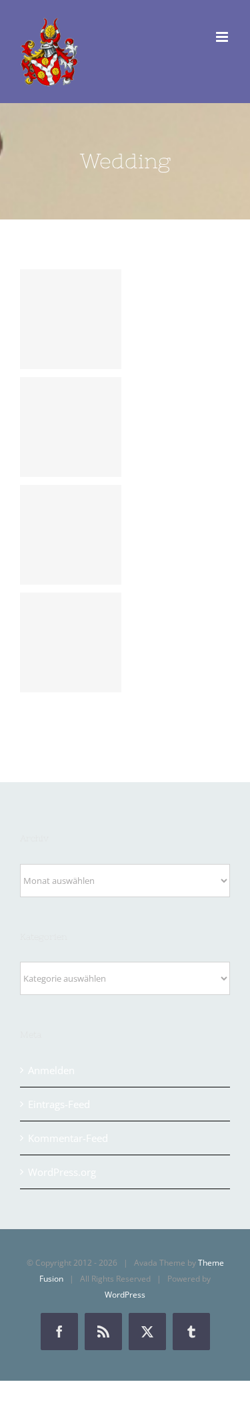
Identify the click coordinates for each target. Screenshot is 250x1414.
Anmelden (51, 1070)
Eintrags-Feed (59, 1104)
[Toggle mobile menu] (223, 37)
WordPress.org (62, 1172)
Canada (71, 427)
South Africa (71, 535)
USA (71, 642)
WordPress (125, 1294)
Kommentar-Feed (68, 1138)
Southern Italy (71, 319)
